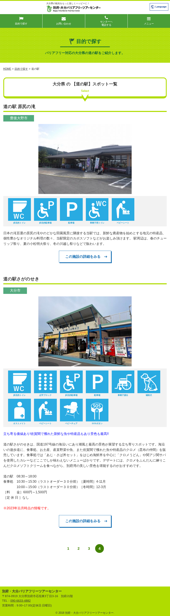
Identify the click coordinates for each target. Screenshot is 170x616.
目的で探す (21, 68)
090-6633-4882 (20, 600)
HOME (7, 68)
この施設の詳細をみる (83, 256)
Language (160, 6)
